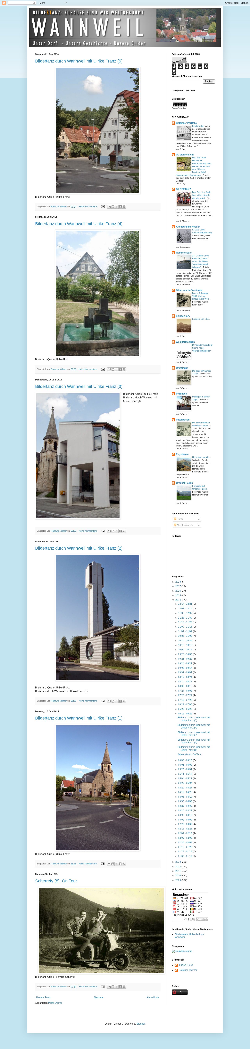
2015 (178, 595)
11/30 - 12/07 (185, 613)
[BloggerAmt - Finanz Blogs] (182, 951)
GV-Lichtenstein (185, 154)
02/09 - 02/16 (185, 833)
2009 (178, 880)
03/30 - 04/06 (185, 801)
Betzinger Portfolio (186, 123)
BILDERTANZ (183, 189)
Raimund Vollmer (188, 970)
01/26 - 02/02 (185, 842)
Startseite (99, 997)
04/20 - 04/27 (185, 787)
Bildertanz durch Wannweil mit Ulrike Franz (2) (78, 548)
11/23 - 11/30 (185, 617)
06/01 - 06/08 (185, 764)
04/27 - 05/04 (185, 783)
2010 (178, 875)
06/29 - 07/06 (185, 704)
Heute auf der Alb (200, 457)
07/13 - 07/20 (185, 700)
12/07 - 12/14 (185, 608)
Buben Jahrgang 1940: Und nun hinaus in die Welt (200, 296)
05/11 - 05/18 (185, 774)
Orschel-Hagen (184, 483)
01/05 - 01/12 (185, 856)
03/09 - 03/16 (185, 815)
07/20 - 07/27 (185, 695)
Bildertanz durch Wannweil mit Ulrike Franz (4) (78, 223)
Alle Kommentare (185, 525)
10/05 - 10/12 (185, 649)
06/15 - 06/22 (185, 713)
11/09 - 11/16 (185, 626)
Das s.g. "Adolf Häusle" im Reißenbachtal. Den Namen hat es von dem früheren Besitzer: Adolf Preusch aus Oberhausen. (193, 166)
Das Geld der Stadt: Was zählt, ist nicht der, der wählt (201, 195)
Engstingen (182, 454)
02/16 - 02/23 (185, 828)
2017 (178, 586)
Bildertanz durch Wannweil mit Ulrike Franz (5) (78, 61)
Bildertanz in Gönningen (189, 290)
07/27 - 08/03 (185, 690)
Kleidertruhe (198, 126)
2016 (178, 590)
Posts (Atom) (55, 1003)
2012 (178, 866)
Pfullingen (181, 393)
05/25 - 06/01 (185, 769)
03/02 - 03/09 (185, 819)
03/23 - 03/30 (185, 805)
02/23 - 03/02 (185, 824)
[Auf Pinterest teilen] (124, 207)
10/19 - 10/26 (185, 640)
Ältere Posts (152, 997)
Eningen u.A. (183, 316)
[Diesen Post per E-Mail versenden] (109, 207)
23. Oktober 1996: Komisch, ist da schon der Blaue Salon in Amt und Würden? (200, 261)
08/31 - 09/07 (185, 672)
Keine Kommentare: (88, 206)
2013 (178, 862)
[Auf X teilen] (117, 207)
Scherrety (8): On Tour (56, 880)
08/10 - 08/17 (185, 681)
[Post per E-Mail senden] (102, 206)
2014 (178, 600)
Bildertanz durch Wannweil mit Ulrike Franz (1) (78, 718)
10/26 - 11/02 (185, 636)
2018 (178, 581)
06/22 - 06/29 (185, 709)
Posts (179, 519)
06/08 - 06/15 (185, 760)
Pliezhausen (182, 419)
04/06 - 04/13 (185, 796)
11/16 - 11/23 (185, 622)
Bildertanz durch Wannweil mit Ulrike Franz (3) (78, 386)
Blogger (141, 1023)
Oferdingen (182, 368)
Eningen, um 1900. (201, 319)
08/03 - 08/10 (185, 686)
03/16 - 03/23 (185, 810)
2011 (178, 871)
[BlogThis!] (113, 207)
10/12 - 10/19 (185, 645)
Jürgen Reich (186, 965)
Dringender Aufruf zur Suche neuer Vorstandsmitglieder (202, 348)
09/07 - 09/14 (185, 668)
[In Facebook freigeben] (120, 207)
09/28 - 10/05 (185, 654)
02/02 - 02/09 (185, 838)
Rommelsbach (184, 252)
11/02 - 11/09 (185, 631)
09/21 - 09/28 (185, 658)
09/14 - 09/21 (185, 663)
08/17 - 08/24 (185, 677)
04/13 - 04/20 (185, 792)
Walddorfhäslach (185, 342)
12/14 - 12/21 (185, 604)
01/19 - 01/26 (185, 847)
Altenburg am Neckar (188, 226)
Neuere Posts (43, 997)
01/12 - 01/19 (185, 851)
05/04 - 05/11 (185, 778)
